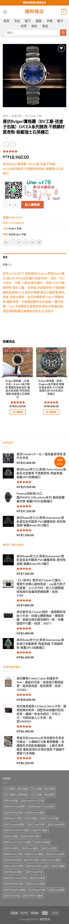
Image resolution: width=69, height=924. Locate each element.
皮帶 (24, 26)
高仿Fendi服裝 (42, 842)
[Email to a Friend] (26, 242)
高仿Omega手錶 (34, 871)
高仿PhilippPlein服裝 (15, 889)
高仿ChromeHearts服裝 (16, 830)
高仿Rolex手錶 (11, 895)
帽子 (60, 21)
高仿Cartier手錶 (49, 818)
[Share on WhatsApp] (6, 242)
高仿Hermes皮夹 (56, 854)
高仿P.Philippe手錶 (13, 883)
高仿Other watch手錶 (15, 877)
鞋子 (28, 21)
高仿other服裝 (37, 877)
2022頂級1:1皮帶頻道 (16, 794)
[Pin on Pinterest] (33, 242)
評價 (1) (7, 264)
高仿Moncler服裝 (13, 871)
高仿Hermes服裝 (34, 854)
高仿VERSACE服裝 (33, 895)
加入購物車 (32, 204)
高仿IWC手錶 (31, 859)
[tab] (34, 257)
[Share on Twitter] (19, 242)
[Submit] (63, 32)
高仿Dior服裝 (11, 836)
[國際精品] (34, 12)
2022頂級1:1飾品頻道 (43, 794)
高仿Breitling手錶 (13, 812)
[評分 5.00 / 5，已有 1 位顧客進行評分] (34, 151)
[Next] (66, 384)
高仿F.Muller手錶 (30, 836)
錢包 (34, 26)
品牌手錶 (16, 115)
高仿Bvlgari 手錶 (17, 234)
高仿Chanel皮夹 (56, 824)
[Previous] (2, 384)
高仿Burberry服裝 (35, 812)
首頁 (6, 21)
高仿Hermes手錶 (13, 854)
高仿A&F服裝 (11, 800)
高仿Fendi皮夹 (11, 848)
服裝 (39, 21)
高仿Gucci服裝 (30, 848)
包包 (17, 21)
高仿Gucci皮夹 (49, 848)
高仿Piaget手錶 (37, 889)
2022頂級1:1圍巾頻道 (16, 788)
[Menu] (5, 11)
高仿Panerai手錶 (35, 883)
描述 (5, 257)
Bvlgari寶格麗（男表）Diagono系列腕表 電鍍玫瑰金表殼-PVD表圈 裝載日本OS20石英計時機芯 (51, 387)
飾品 (45, 26)
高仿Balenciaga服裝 (14, 806)
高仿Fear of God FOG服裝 (17, 842)
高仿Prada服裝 (56, 889)
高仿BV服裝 (31, 818)
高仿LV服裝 (58, 865)
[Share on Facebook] (13, 242)
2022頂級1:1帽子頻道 (43, 788)
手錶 (50, 21)
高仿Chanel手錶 (35, 824)
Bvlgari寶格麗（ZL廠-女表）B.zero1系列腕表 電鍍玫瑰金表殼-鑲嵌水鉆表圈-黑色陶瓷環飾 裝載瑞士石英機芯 (17, 388)
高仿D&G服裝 (40, 830)
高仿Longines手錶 (13, 865)
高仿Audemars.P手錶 (32, 800)
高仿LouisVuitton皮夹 (37, 865)
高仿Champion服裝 (14, 824)
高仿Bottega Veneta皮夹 (41, 806)
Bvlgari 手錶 (33, 115)
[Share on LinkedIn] (39, 242)
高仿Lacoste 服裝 (51, 859)
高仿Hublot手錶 (12, 859)
